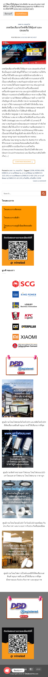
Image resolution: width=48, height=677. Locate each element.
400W (37, 170)
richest (34, 37)
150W (32, 170)
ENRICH (5, 173)
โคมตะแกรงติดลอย (12, 209)
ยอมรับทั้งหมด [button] (21, 14)
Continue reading (24, 162)
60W (42, 170)
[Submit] (43, 193)
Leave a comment (39, 181)
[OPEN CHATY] (7, 670)
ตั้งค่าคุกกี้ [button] (8, 14)
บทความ (21, 24)
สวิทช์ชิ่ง (26, 178)
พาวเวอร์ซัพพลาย (15, 173)
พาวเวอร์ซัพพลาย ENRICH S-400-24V (23, 176)
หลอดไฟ (27, 24)
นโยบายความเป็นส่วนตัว (23, 9)
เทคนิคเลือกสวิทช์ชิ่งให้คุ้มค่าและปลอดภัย (24, 29)
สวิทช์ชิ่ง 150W (35, 178)
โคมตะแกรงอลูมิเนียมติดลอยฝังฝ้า (18, 227)
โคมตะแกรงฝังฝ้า (11, 218)
